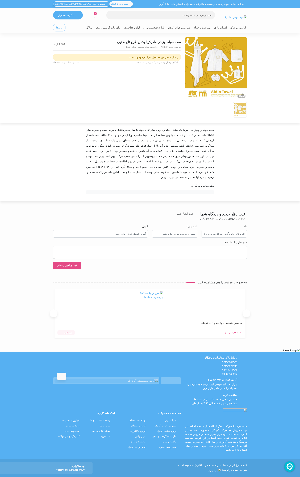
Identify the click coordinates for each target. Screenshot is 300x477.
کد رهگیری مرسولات (69, 436)
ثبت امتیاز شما (185, 213)
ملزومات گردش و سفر (107, 27)
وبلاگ (89, 27)
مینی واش (140, 436)
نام (245, 226)
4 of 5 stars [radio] (176, 218)
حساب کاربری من (101, 431)
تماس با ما (105, 425)
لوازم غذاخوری (132, 27)
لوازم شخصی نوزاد (153, 27)
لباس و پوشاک (238, 27)
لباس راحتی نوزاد (136, 447)
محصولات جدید (72, 431)
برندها (59, 27)
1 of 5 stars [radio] (191, 218)
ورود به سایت (72, 425)
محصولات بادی (138, 441)
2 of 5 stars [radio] (186, 218)
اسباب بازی (220, 27)
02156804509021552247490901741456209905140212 (229, 368)
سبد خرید (105, 436)
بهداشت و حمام (202, 27)
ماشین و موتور (168, 441)
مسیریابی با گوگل (120, 4)
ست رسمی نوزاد (167, 447)
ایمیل (145, 226)
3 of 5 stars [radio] (181, 218)
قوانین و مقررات (71, 420)
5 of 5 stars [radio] (171, 218)
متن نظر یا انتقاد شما (235, 242)
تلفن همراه (191, 226)
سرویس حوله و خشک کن (133, 47)
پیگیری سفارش (65, 15)
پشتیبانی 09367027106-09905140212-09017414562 (80, 4)
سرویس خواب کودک (179, 27)
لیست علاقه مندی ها (100, 420)
